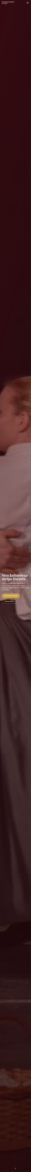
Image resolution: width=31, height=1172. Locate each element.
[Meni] (27, 3)
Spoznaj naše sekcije (10, 595)
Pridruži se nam (9, 601)
